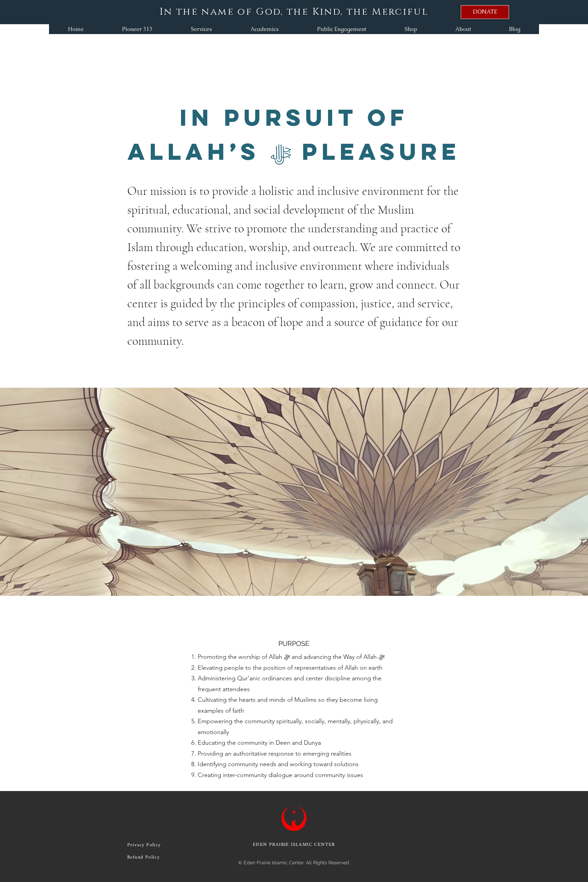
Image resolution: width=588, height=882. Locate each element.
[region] (485, 12)
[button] (201, 29)
